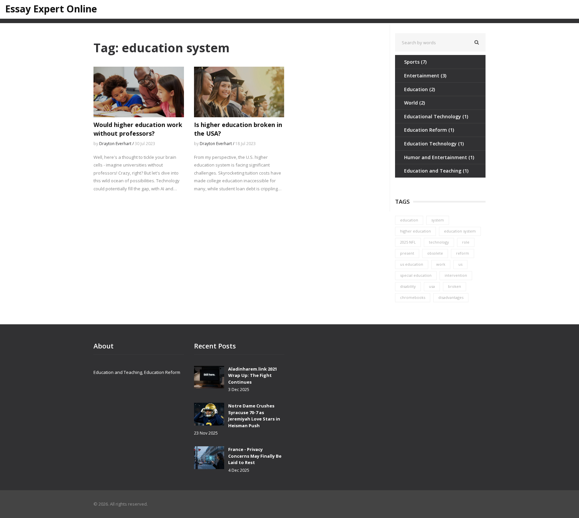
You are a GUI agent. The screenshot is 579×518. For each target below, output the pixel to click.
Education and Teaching (436, 171)
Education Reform (429, 130)
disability (408, 286)
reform (462, 253)
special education (416, 275)
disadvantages (450, 297)
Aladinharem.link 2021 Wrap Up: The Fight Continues (252, 375)
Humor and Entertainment (439, 157)
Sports (415, 62)
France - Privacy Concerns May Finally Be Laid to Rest (254, 455)
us (460, 264)
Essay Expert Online (51, 9)
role (465, 242)
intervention (456, 275)
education (409, 219)
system (437, 219)
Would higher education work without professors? (137, 129)
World (414, 103)
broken (454, 286)
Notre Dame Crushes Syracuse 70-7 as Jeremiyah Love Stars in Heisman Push (254, 416)
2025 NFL (408, 242)
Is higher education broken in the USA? (238, 129)
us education (411, 264)
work (440, 264)
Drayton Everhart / (117, 143)
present (407, 253)
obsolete (435, 253)
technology (439, 242)
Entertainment (425, 75)
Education (419, 89)
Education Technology (434, 143)
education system (460, 231)
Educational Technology (436, 116)
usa (432, 286)
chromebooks (412, 297)
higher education (415, 231)
